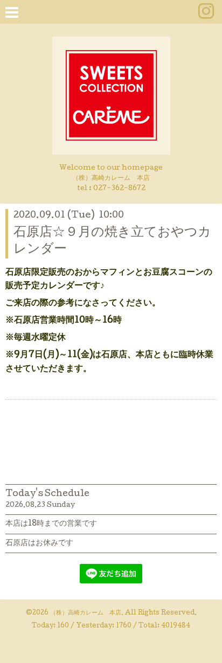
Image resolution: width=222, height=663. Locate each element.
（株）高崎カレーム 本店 (85, 613)
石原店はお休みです (39, 543)
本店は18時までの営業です (51, 524)
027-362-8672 (119, 188)
